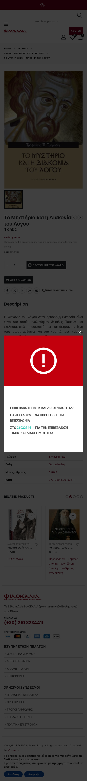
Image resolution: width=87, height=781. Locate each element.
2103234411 (26, 428)
